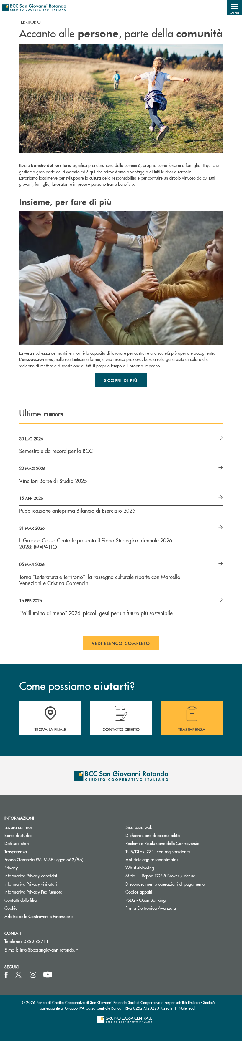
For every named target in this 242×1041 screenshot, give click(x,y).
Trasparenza (15, 851)
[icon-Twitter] (19, 975)
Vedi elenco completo (121, 643)
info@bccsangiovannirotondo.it (49, 950)
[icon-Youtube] (47, 975)
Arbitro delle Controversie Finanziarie (60, 916)
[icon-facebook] (6, 975)
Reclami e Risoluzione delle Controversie (162, 843)
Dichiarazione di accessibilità (152, 835)
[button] (234, 7)
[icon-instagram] (33, 975)
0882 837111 (37, 941)
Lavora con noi (18, 827)
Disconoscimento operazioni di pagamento (165, 884)
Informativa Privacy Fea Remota (33, 892)
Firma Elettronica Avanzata (150, 908)
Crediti (166, 1008)
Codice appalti (138, 892)
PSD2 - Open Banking (167, 900)
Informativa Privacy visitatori (30, 884)
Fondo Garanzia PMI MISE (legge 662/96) (60, 859)
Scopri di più (121, 380)
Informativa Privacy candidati (31, 875)
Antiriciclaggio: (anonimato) (151, 859)
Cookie (10, 908)
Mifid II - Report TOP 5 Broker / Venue (160, 875)
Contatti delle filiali (21, 900)
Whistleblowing (139, 867)
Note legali (187, 1008)
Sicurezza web (138, 827)
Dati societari (16, 843)
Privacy (11, 867)
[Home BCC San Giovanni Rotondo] (34, 7)
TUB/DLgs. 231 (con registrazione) (157, 851)
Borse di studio (40, 835)
